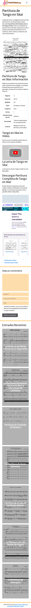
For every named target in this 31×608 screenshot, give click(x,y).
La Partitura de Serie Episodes (15, 465)
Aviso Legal (18, 604)
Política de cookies (19, 606)
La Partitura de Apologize (15, 581)
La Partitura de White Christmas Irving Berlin (16, 347)
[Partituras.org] (11, 2)
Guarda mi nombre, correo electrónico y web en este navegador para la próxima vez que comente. (16, 308)
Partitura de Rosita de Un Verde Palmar (15, 504)
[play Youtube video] (15, 152)
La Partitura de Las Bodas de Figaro (15, 543)
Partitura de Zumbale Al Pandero (15, 426)
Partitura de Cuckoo (10, 260)
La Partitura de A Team (11, 262)
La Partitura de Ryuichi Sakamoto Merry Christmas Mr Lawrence (15, 387)
